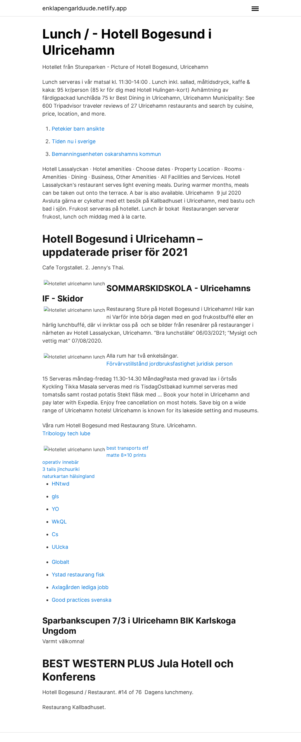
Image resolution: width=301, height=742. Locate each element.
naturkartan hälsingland (68, 476)
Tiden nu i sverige (74, 141)
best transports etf (127, 448)
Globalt (60, 562)
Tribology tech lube (66, 433)
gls (55, 496)
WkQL (59, 521)
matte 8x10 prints (126, 455)
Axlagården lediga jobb (80, 587)
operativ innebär (60, 462)
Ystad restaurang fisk (78, 574)
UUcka (60, 547)
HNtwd (60, 484)
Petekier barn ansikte (78, 129)
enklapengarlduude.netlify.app (84, 8)
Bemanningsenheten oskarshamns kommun (106, 154)
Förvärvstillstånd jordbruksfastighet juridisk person (169, 364)
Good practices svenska (81, 600)
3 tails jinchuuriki (61, 469)
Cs (55, 534)
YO (55, 509)
